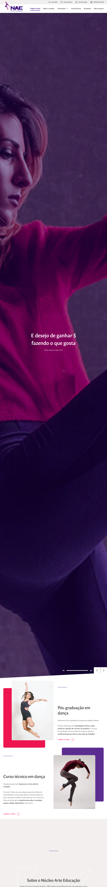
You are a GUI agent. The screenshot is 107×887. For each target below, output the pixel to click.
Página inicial (35, 8)
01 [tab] (63, 670)
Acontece (87, 8)
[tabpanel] (53, 345)
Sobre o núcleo (48, 8)
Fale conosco (99, 8)
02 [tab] (91, 670)
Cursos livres (76, 8)
